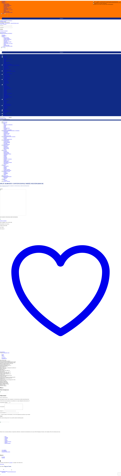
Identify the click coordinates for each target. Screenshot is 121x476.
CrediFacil (6, 438)
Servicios (3, 2)
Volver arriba (2, 464)
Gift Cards (5, 7)
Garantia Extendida (7, 4)
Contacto (3, 13)
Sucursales (3, 1)
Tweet (3, 354)
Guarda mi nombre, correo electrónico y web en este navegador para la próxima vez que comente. (15, 414)
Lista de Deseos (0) (3, 32)
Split (8, 352)
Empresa (6, 442)
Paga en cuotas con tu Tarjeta (8, 9)
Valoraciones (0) (4, 358)
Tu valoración (2, 406)
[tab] (61, 357)
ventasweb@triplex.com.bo (14, 23)
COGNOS (10, 462)
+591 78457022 (7, 23)
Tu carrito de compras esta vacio (5, 22)
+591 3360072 (2, 23)
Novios (5, 10)
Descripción (3, 357)
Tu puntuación (2, 402)
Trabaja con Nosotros (8, 441)
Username (1, 25)
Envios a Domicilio (7, 443)
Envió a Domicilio (6, 6)
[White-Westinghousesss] (3, 393)
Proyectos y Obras (6, 11)
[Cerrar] (0, 474)
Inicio (5, 436)
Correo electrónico (3, 412)
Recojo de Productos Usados (8, 12)
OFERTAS (61, 18)
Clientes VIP (6, 8)
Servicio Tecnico (6, 3)
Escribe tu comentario (3, 220)
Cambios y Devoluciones (7, 5)
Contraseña (1, 27)
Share (3, 355)
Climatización (5, 352)
